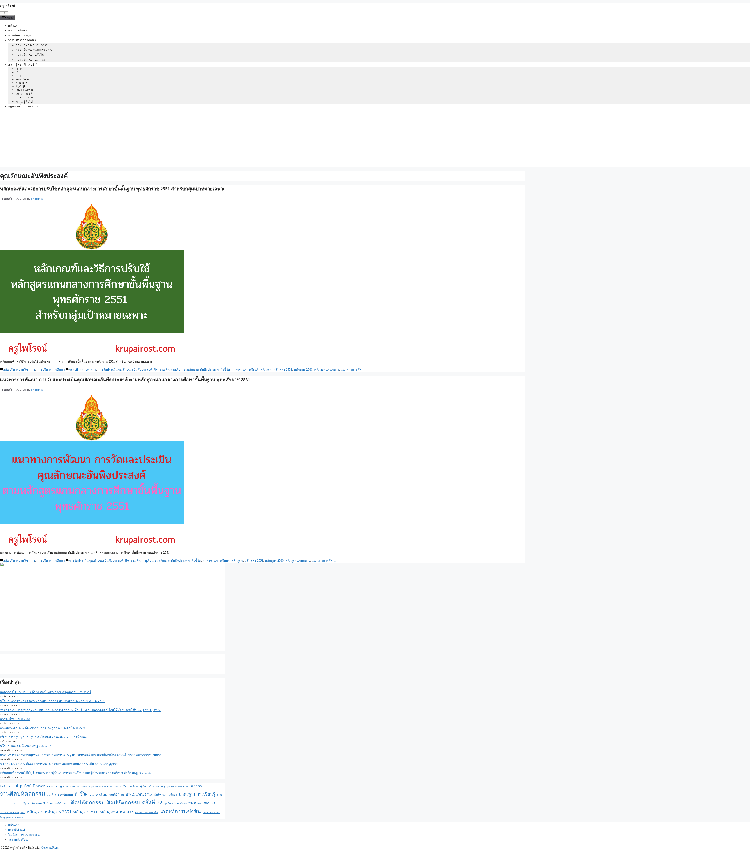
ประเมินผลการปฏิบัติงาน (109, 794)
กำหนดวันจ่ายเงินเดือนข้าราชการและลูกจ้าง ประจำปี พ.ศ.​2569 (42, 728)
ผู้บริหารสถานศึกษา (165, 794)
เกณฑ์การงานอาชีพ (146, 812)
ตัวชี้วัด (225, 369)
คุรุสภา (196, 786)
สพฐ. (199, 804)
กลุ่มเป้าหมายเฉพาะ (82, 369)
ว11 (13, 803)
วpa (26, 803)
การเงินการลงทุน (19, 35)
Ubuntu (28, 97)
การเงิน (118, 787)
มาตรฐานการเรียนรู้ (245, 369)
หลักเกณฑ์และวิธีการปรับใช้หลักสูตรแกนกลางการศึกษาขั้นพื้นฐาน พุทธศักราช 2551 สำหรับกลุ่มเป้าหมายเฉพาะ (113, 188)
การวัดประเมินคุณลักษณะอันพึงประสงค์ (125, 369)
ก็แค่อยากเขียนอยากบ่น (24, 834)
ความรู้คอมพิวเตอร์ (21, 64)
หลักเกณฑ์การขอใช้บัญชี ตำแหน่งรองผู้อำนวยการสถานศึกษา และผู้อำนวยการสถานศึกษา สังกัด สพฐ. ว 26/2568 (76, 773)
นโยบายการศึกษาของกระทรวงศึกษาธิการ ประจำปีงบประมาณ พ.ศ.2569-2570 (52, 701)
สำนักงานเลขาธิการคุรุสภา (12, 813)
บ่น (91, 794)
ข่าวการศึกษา (17, 30)
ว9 (1, 803)
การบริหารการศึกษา (22, 40)
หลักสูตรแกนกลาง (326, 369)
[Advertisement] (375, 139)
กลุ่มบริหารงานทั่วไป (30, 54)
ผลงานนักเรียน (18, 839)
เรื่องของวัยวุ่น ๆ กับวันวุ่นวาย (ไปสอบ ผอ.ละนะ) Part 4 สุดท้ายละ (43, 737)
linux (9, 786)
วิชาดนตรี (38, 803)
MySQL (21, 86)
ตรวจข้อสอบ (64, 794)
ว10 (7, 803)
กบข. (73, 786)
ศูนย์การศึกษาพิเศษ (175, 803)
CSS (18, 72)
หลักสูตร (266, 369)
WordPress (22, 79)
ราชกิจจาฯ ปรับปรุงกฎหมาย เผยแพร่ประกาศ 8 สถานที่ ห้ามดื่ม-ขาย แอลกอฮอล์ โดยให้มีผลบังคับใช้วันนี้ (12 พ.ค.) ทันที (80, 710)
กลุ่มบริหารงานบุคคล (30, 59)
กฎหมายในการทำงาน (23, 106)
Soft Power (34, 785)
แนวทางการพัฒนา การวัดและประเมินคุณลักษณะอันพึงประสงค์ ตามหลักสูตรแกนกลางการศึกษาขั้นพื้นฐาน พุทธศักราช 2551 (125, 379)
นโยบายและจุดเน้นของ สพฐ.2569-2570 (26, 746)
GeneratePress (50, 847)
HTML (20, 68)
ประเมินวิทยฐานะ (139, 794)
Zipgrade (21, 82)
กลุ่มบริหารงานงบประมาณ (34, 50)
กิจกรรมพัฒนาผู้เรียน (168, 369)
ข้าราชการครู (157, 786)
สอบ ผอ (210, 803)
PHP (18, 75)
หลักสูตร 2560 (303, 369)
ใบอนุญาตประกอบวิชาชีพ (11, 818)
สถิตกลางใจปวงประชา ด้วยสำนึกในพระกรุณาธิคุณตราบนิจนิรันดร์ (45, 692)
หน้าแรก (14, 25)
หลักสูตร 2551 (282, 369)
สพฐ (192, 803)
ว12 (19, 803)
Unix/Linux (23, 93)
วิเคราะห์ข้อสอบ (58, 803)
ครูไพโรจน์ (7, 5)
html (2, 786)
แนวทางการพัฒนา (353, 369)
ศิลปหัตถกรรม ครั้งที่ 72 (134, 803)
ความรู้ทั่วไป (24, 101)
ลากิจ (219, 795)
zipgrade (62, 786)
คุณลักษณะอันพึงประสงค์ (201, 369)
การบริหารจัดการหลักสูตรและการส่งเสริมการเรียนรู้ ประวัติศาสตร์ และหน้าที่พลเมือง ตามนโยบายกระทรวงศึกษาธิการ (81, 755)
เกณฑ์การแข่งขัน (180, 811)
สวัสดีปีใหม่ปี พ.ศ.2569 (15, 719)
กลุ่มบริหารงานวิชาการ (32, 45)
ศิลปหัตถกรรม (88, 803)
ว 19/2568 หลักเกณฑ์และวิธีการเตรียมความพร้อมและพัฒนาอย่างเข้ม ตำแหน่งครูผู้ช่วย (59, 764)
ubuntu (50, 786)
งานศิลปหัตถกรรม (22, 793)
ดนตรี (50, 794)
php (18, 785)
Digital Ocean (24, 89)
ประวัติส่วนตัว (17, 829)
